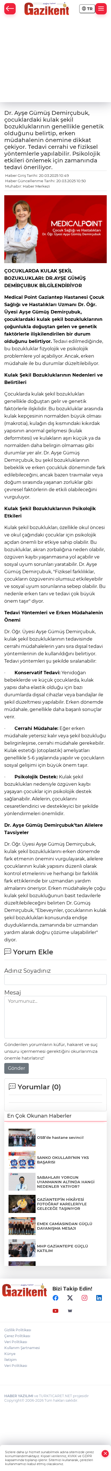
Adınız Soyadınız (27, 970)
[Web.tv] (70, 1311)
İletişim (10, 1360)
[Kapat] (105, 1453)
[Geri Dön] (10, 8)
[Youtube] (55, 1311)
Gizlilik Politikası (17, 1330)
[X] (70, 1298)
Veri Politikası (15, 1342)
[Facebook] (55, 1298)
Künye (9, 1354)
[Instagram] (84, 1298)
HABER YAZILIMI (18, 1396)
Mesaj (12, 992)
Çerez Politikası (17, 1336)
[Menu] (101, 8)
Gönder (16, 1068)
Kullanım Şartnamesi (22, 1348)
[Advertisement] (55, 59)
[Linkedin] (99, 1298)
